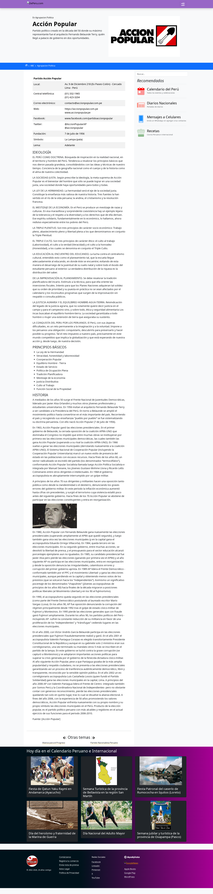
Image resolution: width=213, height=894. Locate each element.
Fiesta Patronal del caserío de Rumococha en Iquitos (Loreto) (158, 790)
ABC (32, 65)
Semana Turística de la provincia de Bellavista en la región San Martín (105, 792)
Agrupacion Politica (46, 65)
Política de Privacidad (69, 872)
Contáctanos (65, 857)
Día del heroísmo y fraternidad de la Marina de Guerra (52, 835)
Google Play (129, 873)
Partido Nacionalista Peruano (104, 742)
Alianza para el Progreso (53, 742)
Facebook (96, 862)
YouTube (96, 877)
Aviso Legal (64, 869)
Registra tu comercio (69, 861)
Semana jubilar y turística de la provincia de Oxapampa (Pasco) (159, 835)
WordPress (129, 877)
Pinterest (96, 869)
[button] (182, 4)
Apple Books (130, 869)
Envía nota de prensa (69, 865)
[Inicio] (26, 65)
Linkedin (96, 866)
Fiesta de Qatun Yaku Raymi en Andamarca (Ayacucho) (50, 790)
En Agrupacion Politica (43, 17)
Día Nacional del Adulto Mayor (104, 833)
